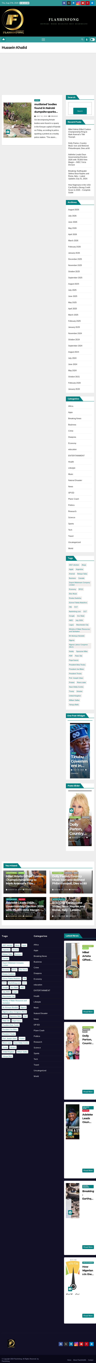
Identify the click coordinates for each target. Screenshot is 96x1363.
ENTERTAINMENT (76, 456)
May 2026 (72, 228)
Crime (70, 431)
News (70, 487)
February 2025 (74, 321)
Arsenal (72, 574)
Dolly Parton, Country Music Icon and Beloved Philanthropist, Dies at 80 (79, 145)
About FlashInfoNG (79, 1360)
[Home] (3, 39)
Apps (70, 412)
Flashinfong (6, 1361)
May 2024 (72, 371)
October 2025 (74, 272)
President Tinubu (75, 673)
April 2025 (72, 309)
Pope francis (73, 660)
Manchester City (82, 625)
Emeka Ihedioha (75, 598)
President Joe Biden (76, 669)
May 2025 (72, 302)
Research (72, 511)
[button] (82, 39)
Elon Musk (73, 594)
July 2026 (72, 216)
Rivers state (81, 682)
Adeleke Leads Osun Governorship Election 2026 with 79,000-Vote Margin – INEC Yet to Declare (77, 160)
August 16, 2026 (79, 837)
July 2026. (79, 620)
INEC (71, 620)
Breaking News (74, 419)
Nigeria (71, 640)
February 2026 (74, 247)
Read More (88, 1012)
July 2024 (72, 358)
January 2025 (74, 327)
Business (72, 425)
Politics (71, 505)
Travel (71, 536)
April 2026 (72, 234)
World (70, 548)
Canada (81, 578)
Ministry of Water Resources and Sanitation (79, 630)
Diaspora (72, 437)
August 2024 (73, 352)
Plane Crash (73, 499)
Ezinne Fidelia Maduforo (78, 603)
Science (71, 518)
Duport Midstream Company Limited (79, 584)
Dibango (54, 116)
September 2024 (75, 346)
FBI (70, 607)
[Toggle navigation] (43, 39)
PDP (70, 656)
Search (71, 97)
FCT (76, 607)
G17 (85, 611)
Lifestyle (71, 468)
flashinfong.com (75, 611)
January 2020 (74, 389)
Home (69, 1360)
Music (70, 474)
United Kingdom (75, 696)
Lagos (71, 625)
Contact (90, 1360)
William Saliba (74, 700)
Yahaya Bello (74, 705)
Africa (37, 100)
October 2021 (74, 377)
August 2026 (73, 210)
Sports (71, 524)
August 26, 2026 (15, 889)
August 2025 (73, 284)
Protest (71, 682)
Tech (70, 530)
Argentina (79, 569)
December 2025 (75, 259)
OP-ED (71, 493)
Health (71, 462)
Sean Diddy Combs (76, 687)
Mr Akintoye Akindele (76, 636)
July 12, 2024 (42, 116)
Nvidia (71, 651)
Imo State (80, 616)
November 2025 (75, 265)
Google (71, 616)
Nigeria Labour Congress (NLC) (78, 646)
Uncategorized (74, 542)
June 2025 (72, 296)
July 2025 (72, 290)
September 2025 (75, 278)
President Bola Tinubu (77, 665)
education (72, 449)
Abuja (84, 565)
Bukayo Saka (82, 574)
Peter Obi (78, 656)
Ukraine (79, 691)
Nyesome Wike (81, 651)
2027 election (74, 565)
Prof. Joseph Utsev (76, 678)
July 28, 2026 (79, 770)
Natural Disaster (75, 480)
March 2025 (73, 315)
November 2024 (75, 333)
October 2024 (74, 340)
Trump (71, 691)
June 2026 (72, 222)
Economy (72, 443)
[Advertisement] (48, 70)
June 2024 (72, 364)
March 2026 (73, 241)
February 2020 (74, 383)
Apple (71, 569)
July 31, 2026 (60, 916)
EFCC (81, 589)
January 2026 (74, 253)
